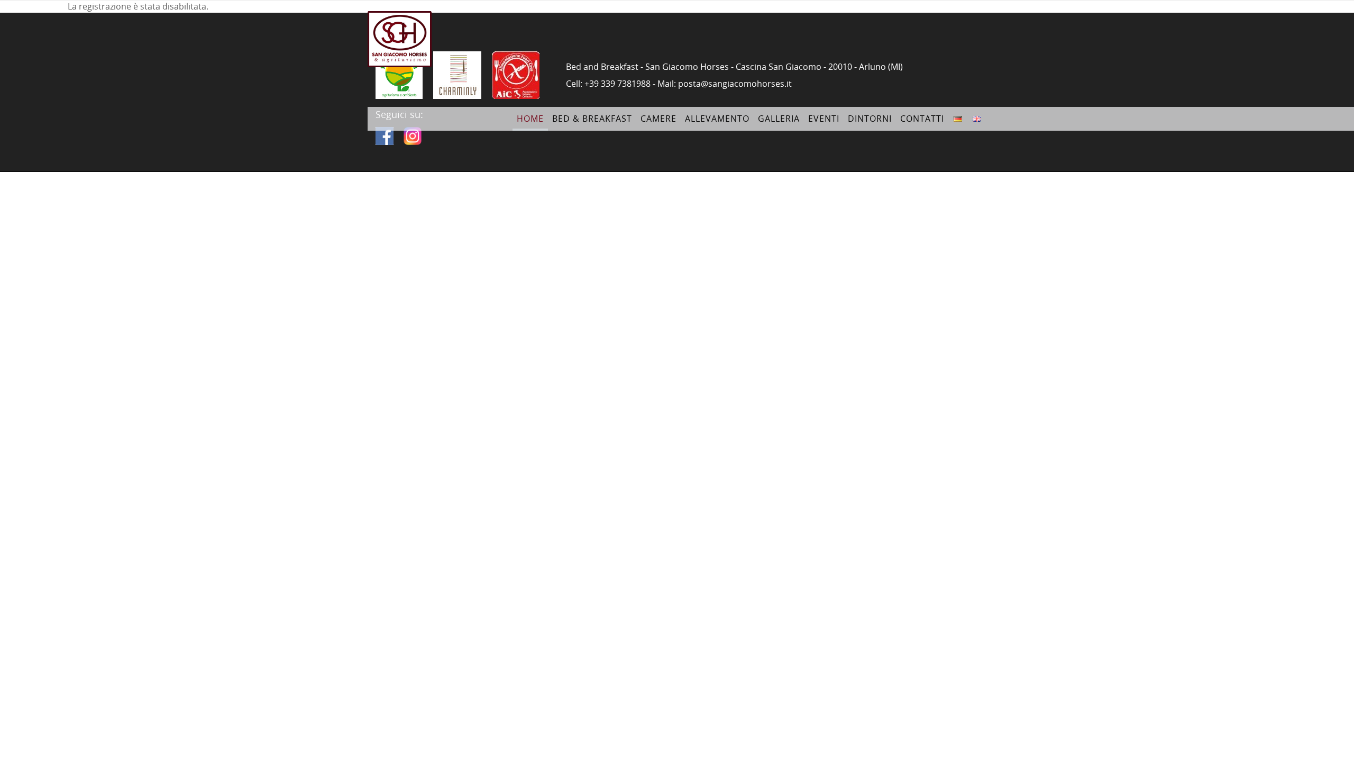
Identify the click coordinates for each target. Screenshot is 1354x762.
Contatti (922, 118)
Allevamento (717, 118)
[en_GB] (976, 113)
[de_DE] (957, 113)
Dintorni (870, 118)
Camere (658, 118)
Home (530, 118)
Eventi (823, 118)
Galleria (779, 118)
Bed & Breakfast (592, 118)
